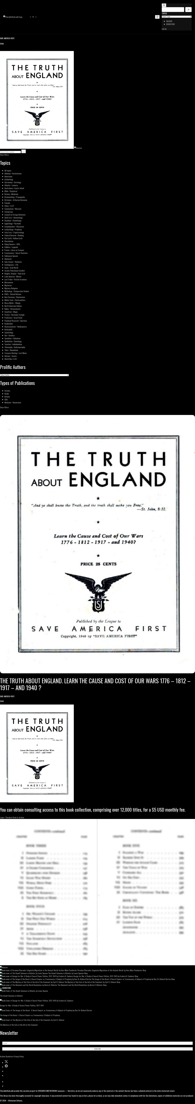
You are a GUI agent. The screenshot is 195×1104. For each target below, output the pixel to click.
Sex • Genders (10, 335)
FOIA (6, 399)
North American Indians (13, 305)
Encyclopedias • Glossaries (14, 226)
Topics (164, 13)
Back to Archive (18, 817)
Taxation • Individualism (13, 344)
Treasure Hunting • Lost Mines (16, 353)
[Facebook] (1, 49)
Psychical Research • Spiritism (16, 320)
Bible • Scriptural (11, 191)
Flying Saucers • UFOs (12, 244)
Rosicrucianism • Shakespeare (16, 326)
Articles (7, 390)
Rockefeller (9, 323)
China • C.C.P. (9, 205)
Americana (8, 176)
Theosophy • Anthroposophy (15, 347)
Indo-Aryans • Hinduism (13, 261)
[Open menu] (157, 17)
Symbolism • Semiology (13, 341)
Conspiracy (9, 211)
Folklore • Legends (11, 247)
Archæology (9, 179)
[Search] (188, 9)
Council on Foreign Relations (15, 214)
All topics (8, 170)
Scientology (9, 332)
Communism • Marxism (13, 208)
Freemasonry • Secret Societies (16, 253)
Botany (7, 396)
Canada (7, 202)
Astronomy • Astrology (13, 182)
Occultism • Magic (11, 311)
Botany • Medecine (11, 194)
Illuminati (8, 258)
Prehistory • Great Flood (13, 317)
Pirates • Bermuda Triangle (14, 314)
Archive (2, 1056)
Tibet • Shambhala (11, 350)
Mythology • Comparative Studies (17, 291)
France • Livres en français (14, 250)
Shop (144, 970)
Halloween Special (11, 256)
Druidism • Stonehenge (13, 220)
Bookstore (9, 1056)
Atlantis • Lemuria (11, 185)
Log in (164, 29)
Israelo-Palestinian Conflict (15, 270)
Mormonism (9, 282)
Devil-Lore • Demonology (14, 217)
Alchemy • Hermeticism (13, 173)
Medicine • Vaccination (13, 402)
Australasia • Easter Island (14, 188)
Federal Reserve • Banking (14, 235)
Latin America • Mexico (13, 276)
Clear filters (4, 154)
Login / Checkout (6, 817)
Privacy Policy (19, 1056)
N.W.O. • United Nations (13, 294)
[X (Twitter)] (4, 49)
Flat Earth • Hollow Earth (13, 238)
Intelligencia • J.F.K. (11, 264)
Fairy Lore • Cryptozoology (14, 232)
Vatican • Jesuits (11, 356)
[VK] (6, 49)
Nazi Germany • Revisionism (15, 297)
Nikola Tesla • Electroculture (15, 300)
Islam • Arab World (11, 267)
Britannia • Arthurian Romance (16, 200)
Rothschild (8, 329)
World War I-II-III (11, 359)
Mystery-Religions (11, 288)
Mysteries (8, 285)
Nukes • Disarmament (12, 308)
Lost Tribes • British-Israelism (16, 279)
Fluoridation (9, 241)
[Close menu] (164, 5)
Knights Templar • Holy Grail (15, 273)
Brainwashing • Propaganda (15, 197)
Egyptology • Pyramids (13, 223)
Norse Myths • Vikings (12, 303)
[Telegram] (9, 49)
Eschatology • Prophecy (13, 229)
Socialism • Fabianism (12, 338)
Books (7, 393)
